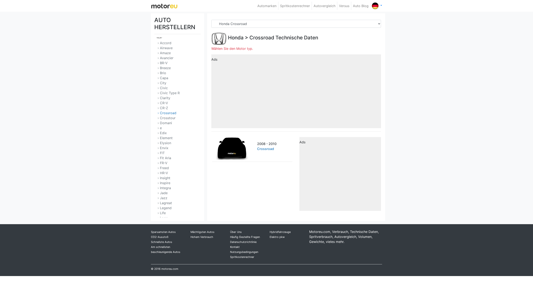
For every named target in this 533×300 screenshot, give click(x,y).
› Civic (163, 88)
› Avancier (165, 58)
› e (160, 128)
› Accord (164, 43)
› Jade (163, 193)
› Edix (162, 133)
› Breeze (164, 68)
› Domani (165, 123)
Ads (214, 59)
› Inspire (164, 183)
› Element (165, 138)
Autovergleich (324, 6)
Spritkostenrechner (295, 6)
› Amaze (164, 53)
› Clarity (164, 98)
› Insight (164, 178)
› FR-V (162, 163)
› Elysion (164, 143)
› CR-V (163, 103)
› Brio (162, 73)
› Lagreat (165, 203)
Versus (344, 6)
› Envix (163, 148)
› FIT (161, 153)
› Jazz (162, 198)
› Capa (163, 78)
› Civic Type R (169, 93)
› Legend (165, 208)
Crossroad (261, 38)
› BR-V (163, 63)
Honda (236, 38)
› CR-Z (163, 108)
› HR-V (163, 173)
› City (162, 83)
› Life (162, 213)
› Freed (163, 168)
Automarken (266, 6)
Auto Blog (361, 6)
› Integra (164, 188)
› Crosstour (167, 118)
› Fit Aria (164, 158)
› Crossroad (167, 113)
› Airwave (165, 48)
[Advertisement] (296, 93)
